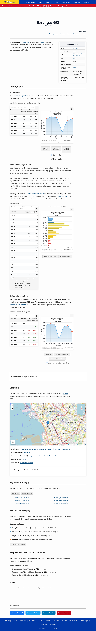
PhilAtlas (11, 2)
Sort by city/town (27, 493)
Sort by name (15, 493)
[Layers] (13, 442)
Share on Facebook (17, 613)
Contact (56, 621)
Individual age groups (50, 256)
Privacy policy (85, 621)
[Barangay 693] (48, 422)
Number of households (56, 148)
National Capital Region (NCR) (37, 6)
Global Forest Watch (26, 462)
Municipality (66, 2)
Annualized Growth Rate (57, 359)
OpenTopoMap (38, 449)
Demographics (53, 34)
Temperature (33, 456)
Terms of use (73, 621)
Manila (52, 6)
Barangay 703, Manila (22, 500)
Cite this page (15, 605)
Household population (45, 148)
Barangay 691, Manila (61, 500)
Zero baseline (57, 159)
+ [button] (12, 405)
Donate (64, 621)
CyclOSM (47, 449)
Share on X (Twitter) (33, 613)
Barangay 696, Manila (61, 498)
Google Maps (65, 449)
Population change (20, 377)
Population (48, 354)
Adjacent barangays (73, 34)
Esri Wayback (27, 452)
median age (63, 196)
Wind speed (52, 456)
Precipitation (42, 456)
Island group (30, 2)
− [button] (12, 408)
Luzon (22, 6)
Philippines (12, 6)
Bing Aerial (56, 449)
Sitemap (53, 624)
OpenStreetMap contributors (78, 444)
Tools (15, 621)
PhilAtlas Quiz (25, 621)
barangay (75, 48)
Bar (60, 155)
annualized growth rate (18, 305)
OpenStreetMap (27, 449)
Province (49, 2)
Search (86, 2)
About (40, 621)
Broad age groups (65, 256)
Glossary (8, 621)
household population (20, 96)
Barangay (77, 2)
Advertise (48, 621)
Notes (84, 34)
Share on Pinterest (64, 613)
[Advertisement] (48, 12)
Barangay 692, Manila (22, 503)
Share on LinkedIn (48, 613)
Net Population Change (62, 354)
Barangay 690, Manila (61, 503)
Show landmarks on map (18, 544)
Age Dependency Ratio (36, 194)
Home (4, 6)
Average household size (66, 149)
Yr (23, 459)
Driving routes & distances (23, 470)
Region (40, 2)
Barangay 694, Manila (22, 498)
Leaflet (68, 444)
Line (54, 155)
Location (63, 34)
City (57, 2)
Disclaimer (43, 624)
